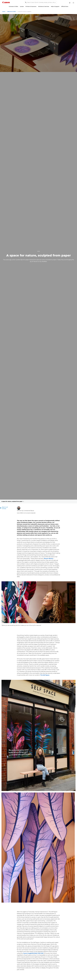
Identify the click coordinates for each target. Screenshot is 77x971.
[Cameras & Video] (18, 6)
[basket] (73, 3)
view (38, 251)
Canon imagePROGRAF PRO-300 (33, 953)
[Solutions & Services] (49, 6)
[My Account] (70, 3)
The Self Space (44, 675)
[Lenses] (24, 6)
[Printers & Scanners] (37, 6)
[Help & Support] (60, 6)
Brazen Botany (48, 558)
